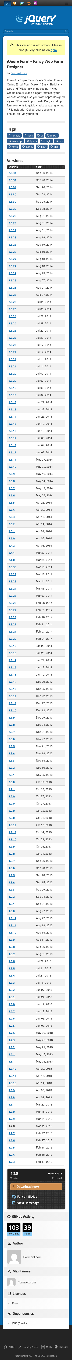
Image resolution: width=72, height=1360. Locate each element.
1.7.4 (12, 1032)
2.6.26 (12, 280)
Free (15, 1303)
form (30, 135)
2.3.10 (12, 710)
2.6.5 (12, 502)
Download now (27, 1186)
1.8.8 (12, 946)
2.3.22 (12, 624)
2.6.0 (12, 538)
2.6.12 (12, 452)
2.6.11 (12, 459)
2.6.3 (12, 516)
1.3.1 (12, 1104)
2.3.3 (12, 760)
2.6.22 (12, 344)
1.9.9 (12, 846)
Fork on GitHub (27, 1196)
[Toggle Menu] (66, 3)
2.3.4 (12, 753)
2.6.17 (12, 416)
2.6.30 (12, 194)
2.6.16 (12, 423)
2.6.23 (12, 330)
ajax (56, 146)
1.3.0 (12, 1111)
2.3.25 (12, 602)
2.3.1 (12, 774)
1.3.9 (12, 1090)
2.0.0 (12, 810)
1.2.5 (12, 1147)
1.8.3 (12, 982)
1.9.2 (12, 896)
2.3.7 (12, 731)
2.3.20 (12, 638)
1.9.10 (12, 839)
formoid (16, 135)
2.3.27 (12, 588)
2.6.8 (12, 481)
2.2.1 (12, 789)
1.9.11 (12, 832)
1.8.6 (12, 961)
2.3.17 (12, 660)
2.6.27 (12, 258)
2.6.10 (12, 466)
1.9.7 (12, 860)
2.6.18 (12, 402)
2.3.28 (12, 581)
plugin (48, 141)
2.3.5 (12, 746)
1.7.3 (12, 1040)
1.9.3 (12, 889)
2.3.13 (12, 688)
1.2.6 (12, 1140)
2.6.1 (12, 531)
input (43, 146)
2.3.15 (12, 674)
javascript (17, 141)
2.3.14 (12, 681)
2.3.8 (12, 724)
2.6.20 (12, 373)
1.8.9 (12, 939)
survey (29, 146)
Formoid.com (19, 73)
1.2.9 (12, 1118)
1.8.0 (12, 1004)
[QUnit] (35, 3)
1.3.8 (12, 1097)
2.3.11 (12, 703)
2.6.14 (12, 438)
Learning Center (30, 1346)
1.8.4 (12, 975)
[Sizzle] (28, 3)
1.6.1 (12, 1061)
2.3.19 (12, 645)
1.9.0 (12, 911)
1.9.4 (12, 882)
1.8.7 (12, 954)
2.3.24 (12, 610)
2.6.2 (12, 524)
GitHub (12, 1346)
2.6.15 (12, 430)
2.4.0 (12, 559)
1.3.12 (12, 1068)
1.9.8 (12, 853)
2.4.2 (12, 545)
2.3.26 (12, 595)
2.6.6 (12, 495)
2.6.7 (12, 488)
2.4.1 (12, 552)
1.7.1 (12, 1054)
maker (53, 135)
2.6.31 (12, 172)
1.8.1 (12, 997)
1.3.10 (12, 1083)
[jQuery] (7, 3)
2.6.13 (12, 445)
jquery (33, 141)
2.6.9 (12, 473)
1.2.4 (12, 1154)
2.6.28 (12, 237)
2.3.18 (12, 653)
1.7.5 (12, 1025)
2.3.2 (12, 767)
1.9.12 (12, 825)
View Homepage (28, 1202)
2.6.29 (12, 215)
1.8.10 (12, 932)
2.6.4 (12, 509)
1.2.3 (12, 1161)
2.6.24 (12, 316)
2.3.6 (12, 739)
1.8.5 (12, 968)
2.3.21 (12, 631)
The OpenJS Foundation (45, 1355)
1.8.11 (12, 925)
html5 (15, 146)
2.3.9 (12, 717)
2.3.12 (12, 696)
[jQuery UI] (14, 3)
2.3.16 (12, 667)
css (61, 141)
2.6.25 (12, 301)
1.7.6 (12, 1018)
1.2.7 (12, 1133)
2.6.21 (12, 359)
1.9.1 (12, 903)
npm (54, 50)
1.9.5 (12, 875)
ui (42, 135)
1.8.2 (12, 989)
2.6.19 (12, 387)
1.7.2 (12, 1047)
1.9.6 (12, 868)
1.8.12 (12, 918)
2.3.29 (12, 574)
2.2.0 (12, 796)
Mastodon (63, 1346)
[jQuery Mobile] (21, 3)
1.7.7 (12, 1011)
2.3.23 (12, 617)
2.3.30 (12, 567)
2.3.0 (12, 782)
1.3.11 (12, 1075)
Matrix (49, 1346)
